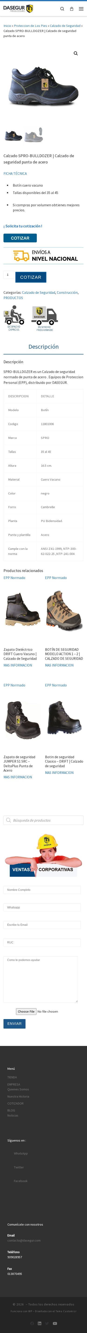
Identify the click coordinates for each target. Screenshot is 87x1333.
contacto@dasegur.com (24, 1240)
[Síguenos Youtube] (55, 1324)
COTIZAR (31, 277)
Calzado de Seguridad (65, 26)
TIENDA (12, 1077)
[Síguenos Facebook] (32, 1324)
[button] (76, 53)
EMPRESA (13, 1084)
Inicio (7, 26)
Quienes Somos (18, 1089)
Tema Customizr (66, 1311)
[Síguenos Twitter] (47, 1324)
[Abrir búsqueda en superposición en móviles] (43, 820)
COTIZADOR (15, 1103)
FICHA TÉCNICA (15, 173)
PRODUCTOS (13, 298)
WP (30, 1311)
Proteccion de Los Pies (30, 26)
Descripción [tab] (44, 346)
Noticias (12, 1115)
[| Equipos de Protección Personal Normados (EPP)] (18, 8)
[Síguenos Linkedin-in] (39, 1324)
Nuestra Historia (18, 1096)
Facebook (21, 1181)
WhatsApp (21, 1153)
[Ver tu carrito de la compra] (72, 8)
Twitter (19, 1167)
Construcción (67, 292)
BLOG (11, 1110)
